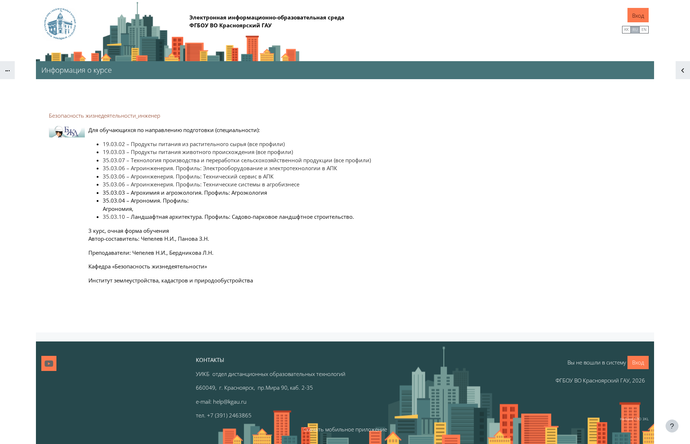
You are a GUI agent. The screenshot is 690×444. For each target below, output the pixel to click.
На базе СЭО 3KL (634, 418)
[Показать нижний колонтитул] (672, 426)
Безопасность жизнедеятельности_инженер (104, 115)
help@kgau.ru (230, 401)
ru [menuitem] (635, 29)
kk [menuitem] (626, 29)
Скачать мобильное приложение (345, 429)
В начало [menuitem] (606, 28)
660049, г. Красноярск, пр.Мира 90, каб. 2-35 (254, 387)
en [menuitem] (644, 29)
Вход (638, 15)
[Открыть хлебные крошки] (7, 70)
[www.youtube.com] (48, 363)
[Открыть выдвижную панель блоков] (683, 70)
